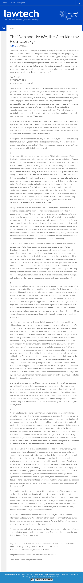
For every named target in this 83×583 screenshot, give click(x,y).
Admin (13, 46)
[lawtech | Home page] (21, 15)
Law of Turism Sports (17, 3)
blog (12, 28)
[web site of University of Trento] (69, 14)
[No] (80, 577)
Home (5, 3)
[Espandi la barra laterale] (3, 28)
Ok (32, 580)
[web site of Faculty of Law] (69, 18)
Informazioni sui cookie (44, 580)
